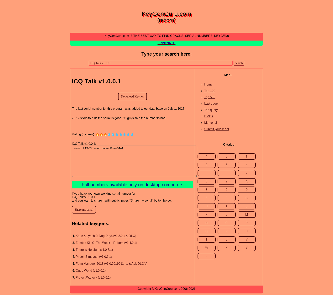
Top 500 (209, 97)
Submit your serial (216, 129)
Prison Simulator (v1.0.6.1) (94, 256)
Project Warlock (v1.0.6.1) (93, 277)
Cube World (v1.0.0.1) (91, 270)
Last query (211, 103)
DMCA (209, 116)
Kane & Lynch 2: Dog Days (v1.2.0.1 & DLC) (106, 235)
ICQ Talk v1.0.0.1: (84, 143)
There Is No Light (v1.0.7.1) (94, 249)
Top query (211, 110)
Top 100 (209, 90)
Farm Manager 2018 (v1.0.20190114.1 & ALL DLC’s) (111, 263)
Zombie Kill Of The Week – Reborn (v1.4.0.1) (106, 242)
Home (208, 84)
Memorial (210, 122)
